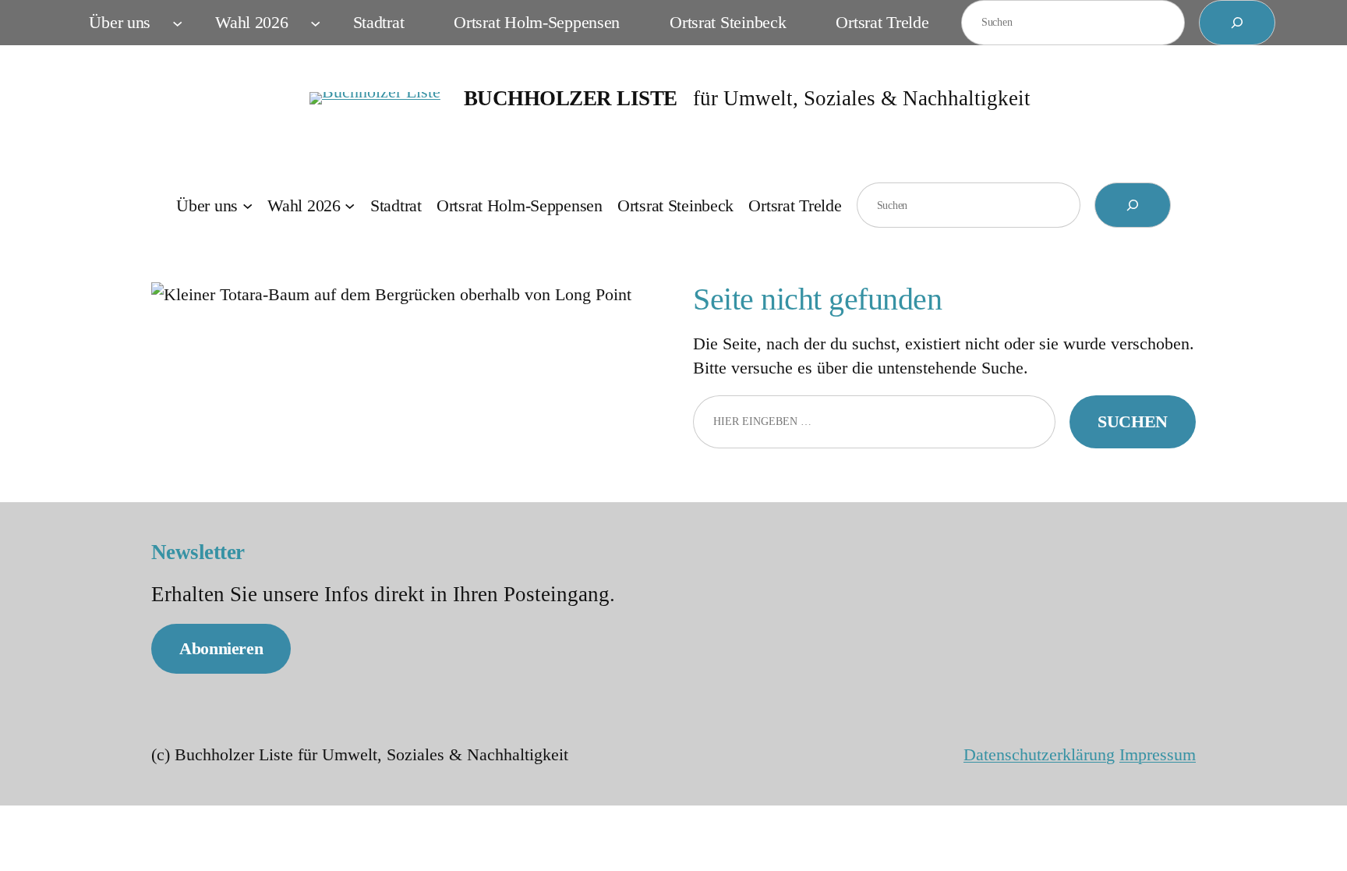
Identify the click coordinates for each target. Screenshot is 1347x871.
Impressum (1157, 754)
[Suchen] (1237, 22)
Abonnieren (221, 648)
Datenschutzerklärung (1039, 754)
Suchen (1133, 421)
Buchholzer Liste (570, 98)
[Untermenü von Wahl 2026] (315, 22)
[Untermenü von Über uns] (177, 22)
